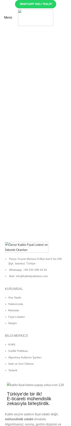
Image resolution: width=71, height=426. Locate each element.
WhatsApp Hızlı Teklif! (36, 4)
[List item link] (35, 269)
